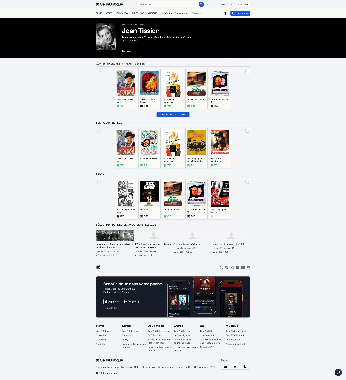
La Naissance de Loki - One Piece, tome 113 (211, 341)
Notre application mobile (119, 367)
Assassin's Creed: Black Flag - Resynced (160, 341)
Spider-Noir (128, 335)
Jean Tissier (139, 24)
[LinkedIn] (243, 268)
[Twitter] (221, 268)
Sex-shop (144, 209)
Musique (232, 326)
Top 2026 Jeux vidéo (159, 331)
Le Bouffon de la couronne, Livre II (183, 341)
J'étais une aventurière (216, 159)
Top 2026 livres (182, 331)
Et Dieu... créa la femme (147, 100)
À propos (101, 367)
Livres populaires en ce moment (186, 349)
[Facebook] (226, 268)
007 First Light (155, 335)
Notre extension (142, 367)
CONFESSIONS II (235, 335)
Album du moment (235, 344)
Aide (154, 367)
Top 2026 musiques (236, 331)
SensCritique (127, 24)
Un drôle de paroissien (169, 100)
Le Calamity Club (182, 335)
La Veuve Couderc (195, 99)
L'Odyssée (101, 339)
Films (100, 326)
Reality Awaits (233, 339)
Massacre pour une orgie (126, 210)
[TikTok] (237, 268)
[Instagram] (232, 268)
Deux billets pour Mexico (219, 210)
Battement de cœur (149, 158)
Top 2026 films (103, 331)
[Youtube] (248, 268)
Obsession (101, 335)
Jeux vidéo (156, 326)
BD (202, 326)
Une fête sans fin (208, 335)
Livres (178, 326)
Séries (126, 326)
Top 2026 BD (206, 331)
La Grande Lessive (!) (219, 100)
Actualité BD (206, 347)
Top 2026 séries (130, 331)
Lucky (125, 339)
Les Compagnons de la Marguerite (195, 159)
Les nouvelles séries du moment (134, 346)
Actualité (100, 344)
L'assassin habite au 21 (125, 100)
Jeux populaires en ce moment (159, 349)
